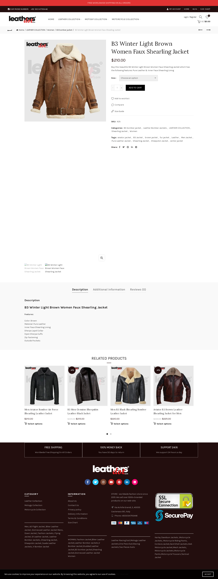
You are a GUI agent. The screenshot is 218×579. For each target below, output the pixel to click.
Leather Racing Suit (120, 540)
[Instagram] (103, 482)
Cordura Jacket (162, 544)
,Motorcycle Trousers (171, 554)
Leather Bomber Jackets (155, 128)
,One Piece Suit (126, 544)
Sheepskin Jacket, (33, 543)
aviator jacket (124, 137)
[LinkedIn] (127, 482)
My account (175, 9)
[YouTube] (111, 482)
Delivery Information (78, 514)
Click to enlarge (102, 258)
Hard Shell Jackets (179, 544)
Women (50, 30)
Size (113, 78)
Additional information (109, 289)
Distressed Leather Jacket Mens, (47, 530)
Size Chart (205, 9)
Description (80, 289)
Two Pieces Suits (127, 547)
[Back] (10, 30)
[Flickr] (135, 482)
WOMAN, (72, 539)
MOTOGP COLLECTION (96, 19)
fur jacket (164, 137)
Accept (208, 574)
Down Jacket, (30, 533)
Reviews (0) (138, 289)
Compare (119, 105)
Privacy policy (74, 509)
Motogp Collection (33, 505)
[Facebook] (88, 482)
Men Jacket (186, 137)
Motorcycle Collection (35, 509)
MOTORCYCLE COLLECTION (125, 19)
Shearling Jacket (120, 131)
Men (26, 526)
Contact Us (73, 505)
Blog (195, 9)
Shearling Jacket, (49, 540)
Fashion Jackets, (46, 533)
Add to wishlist (122, 98)
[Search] (200, 17)
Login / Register (190, 17)
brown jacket (151, 137)
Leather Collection (33, 501)
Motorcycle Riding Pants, (175, 540)
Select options (35, 424)
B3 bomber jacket (64, 30)
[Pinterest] (119, 482)
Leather (175, 137)
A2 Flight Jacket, (37, 526)
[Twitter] (95, 482)
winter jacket (176, 141)
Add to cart (135, 87)
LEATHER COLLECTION (69, 19)
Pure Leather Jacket (121, 141)
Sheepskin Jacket (159, 141)
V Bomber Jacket (41, 546)
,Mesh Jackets (179, 547)
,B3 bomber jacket (83, 549)
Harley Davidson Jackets (167, 537)
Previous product (200, 30)
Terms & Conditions (77, 518)
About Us (72, 501)
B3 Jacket (138, 137)
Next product (208, 30)
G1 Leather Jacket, (40, 536)
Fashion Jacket (84, 539)
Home (186, 9)
